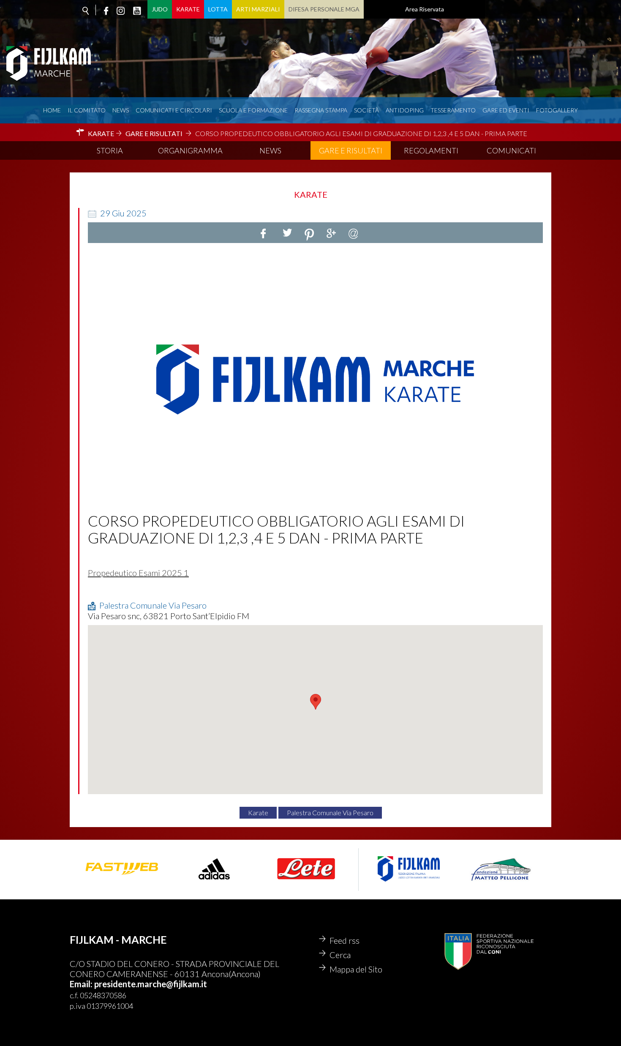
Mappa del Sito (356, 969)
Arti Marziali (258, 9)
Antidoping (405, 110)
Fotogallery (557, 110)
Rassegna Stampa (320, 110)
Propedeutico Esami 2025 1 (138, 573)
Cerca (340, 955)
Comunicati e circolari (174, 110)
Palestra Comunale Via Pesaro (330, 812)
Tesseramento (453, 110)
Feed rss (345, 940)
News (120, 110)
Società (366, 110)
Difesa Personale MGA (324, 9)
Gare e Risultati (350, 150)
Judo (160, 9)
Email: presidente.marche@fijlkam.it (138, 984)
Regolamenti (431, 150)
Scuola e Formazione (253, 110)
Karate (188, 9)
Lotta (218, 9)
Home (52, 110)
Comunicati (511, 150)
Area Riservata (424, 9)
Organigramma (190, 150)
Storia (110, 150)
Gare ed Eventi (505, 110)
